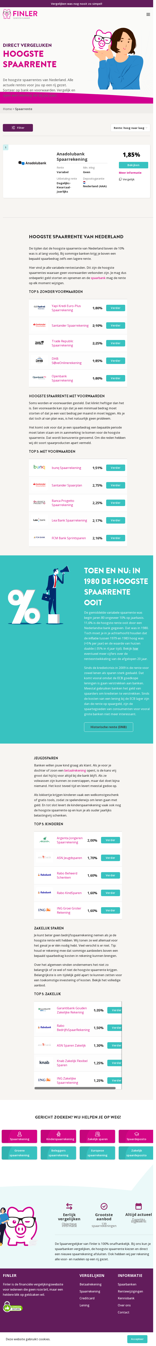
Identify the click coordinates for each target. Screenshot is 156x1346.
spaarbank (98, 278)
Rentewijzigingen (130, 1291)
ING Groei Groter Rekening (69, 910)
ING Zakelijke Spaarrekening (67, 1080)
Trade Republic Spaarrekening (62, 343)
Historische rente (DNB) (109, 727)
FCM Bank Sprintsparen (69, 538)
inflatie (93, 638)
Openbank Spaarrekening (62, 378)
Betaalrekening (91, 1284)
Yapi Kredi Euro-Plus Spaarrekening (66, 308)
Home (7, 109)
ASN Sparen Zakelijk (71, 1045)
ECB (120, 678)
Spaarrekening (90, 1291)
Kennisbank (126, 1298)
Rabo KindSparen (69, 893)
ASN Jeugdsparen (69, 858)
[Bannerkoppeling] (19, 1136)
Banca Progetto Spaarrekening (63, 503)
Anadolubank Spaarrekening (72, 156)
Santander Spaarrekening (70, 325)
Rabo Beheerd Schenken (67, 875)
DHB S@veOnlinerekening (67, 361)
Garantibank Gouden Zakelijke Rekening (72, 1010)
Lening (84, 1305)
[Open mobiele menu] (148, 14)
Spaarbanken (127, 1284)
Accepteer (137, 1339)
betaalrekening (75, 770)
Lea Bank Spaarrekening (69, 520)
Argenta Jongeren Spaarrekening (70, 840)
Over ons (124, 1305)
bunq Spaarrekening (66, 468)
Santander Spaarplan (67, 485)
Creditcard (87, 1298)
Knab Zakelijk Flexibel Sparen (72, 1063)
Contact (123, 1312)
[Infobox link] (20, 14)
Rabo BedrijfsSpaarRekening (73, 1028)
